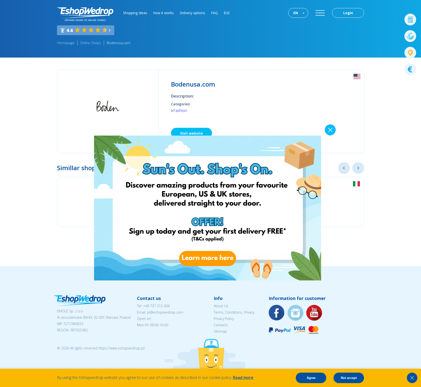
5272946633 (73, 323)
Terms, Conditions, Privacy (234, 312)
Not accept (349, 378)
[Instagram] (295, 313)
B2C (227, 12)
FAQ (214, 12)
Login (348, 12)
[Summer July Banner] (207, 279)
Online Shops (90, 42)
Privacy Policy (224, 318)
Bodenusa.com (119, 42)
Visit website (191, 133)
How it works (163, 12)
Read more (243, 377)
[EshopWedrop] (85, 14)
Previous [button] (344, 168)
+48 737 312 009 (156, 306)
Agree (311, 378)
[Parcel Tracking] (410, 53)
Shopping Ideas (135, 12)
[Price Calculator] (410, 19)
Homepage (66, 42)
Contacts (221, 325)
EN (295, 12)
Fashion (180, 110)
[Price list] (410, 69)
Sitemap (220, 331)
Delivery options (192, 12)
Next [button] (358, 168)
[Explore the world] (410, 36)
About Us (221, 306)
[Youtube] (314, 313)
